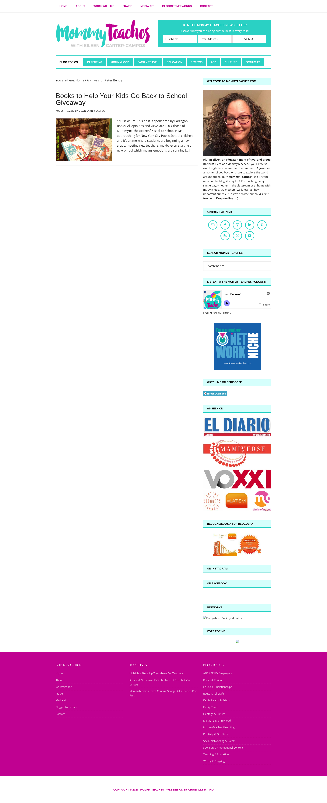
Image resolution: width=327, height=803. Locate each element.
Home (59, 673)
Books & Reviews (213, 680)
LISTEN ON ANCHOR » (217, 313)
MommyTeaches (237, 164)
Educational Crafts (214, 693)
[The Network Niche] (237, 369)
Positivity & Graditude (216, 734)
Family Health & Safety (216, 700)
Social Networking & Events (219, 741)
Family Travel (210, 707)
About (59, 680)
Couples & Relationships (217, 687)
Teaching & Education (216, 754)
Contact (60, 714)
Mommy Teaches (103, 33)
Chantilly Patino (201, 789)
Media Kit (61, 700)
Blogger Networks (66, 707)
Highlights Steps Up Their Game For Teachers (156, 673)
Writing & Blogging (214, 761)
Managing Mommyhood (217, 720)
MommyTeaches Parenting (218, 727)
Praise (59, 693)
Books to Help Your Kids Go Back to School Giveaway (121, 99)
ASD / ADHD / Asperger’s (218, 673)
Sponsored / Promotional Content (223, 747)
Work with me (64, 687)
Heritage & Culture (214, 714)
